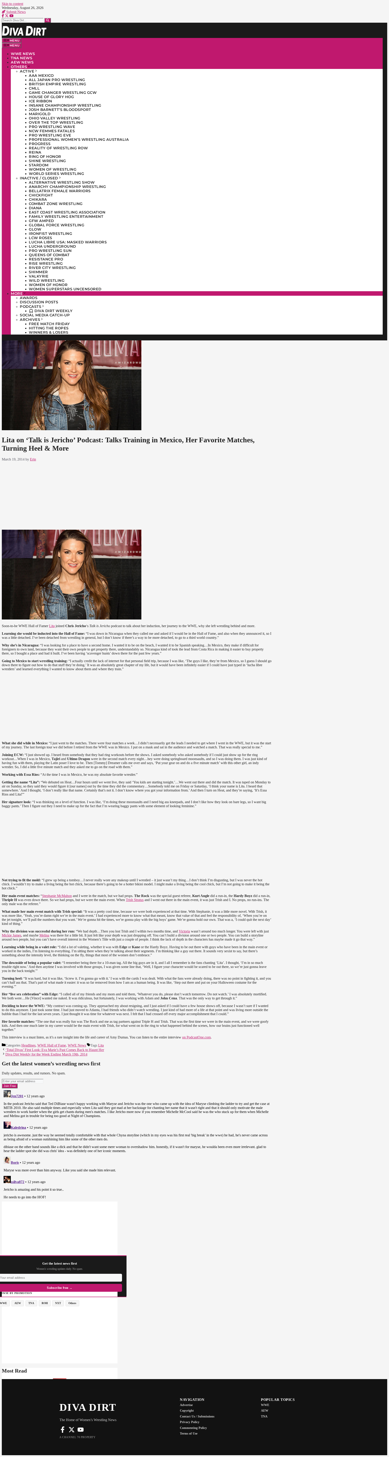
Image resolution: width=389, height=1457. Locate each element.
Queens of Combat (49, 255)
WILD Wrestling (46, 280)
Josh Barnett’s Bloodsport (60, 110)
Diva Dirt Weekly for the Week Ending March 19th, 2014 (46, 1054)
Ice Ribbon (40, 101)
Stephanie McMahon (57, 896)
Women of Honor (48, 285)
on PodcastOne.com (196, 1037)
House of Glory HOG (51, 97)
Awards (28, 298)
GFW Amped (41, 221)
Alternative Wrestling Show (62, 182)
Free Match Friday (49, 324)
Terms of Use (188, 1433)
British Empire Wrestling (57, 84)
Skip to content (12, 4)
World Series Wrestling (56, 174)
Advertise (186, 1405)
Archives (30, 319)
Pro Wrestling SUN (50, 251)
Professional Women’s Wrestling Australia (79, 139)
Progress (39, 144)
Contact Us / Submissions (197, 1416)
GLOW (35, 229)
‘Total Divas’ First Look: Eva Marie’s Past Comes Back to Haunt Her (54, 1050)
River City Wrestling (52, 268)
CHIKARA (38, 199)
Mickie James (11, 935)
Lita (52, 626)
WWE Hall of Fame (51, 1045)
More (17, 293)
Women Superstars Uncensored (65, 289)
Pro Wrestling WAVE (52, 127)
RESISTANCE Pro (46, 259)
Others (19, 67)
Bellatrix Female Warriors (60, 191)
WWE (265, 1405)
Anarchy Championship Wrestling (67, 187)
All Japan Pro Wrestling (57, 80)
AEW (264, 1410)
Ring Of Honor (45, 156)
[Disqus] (136, 1144)
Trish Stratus (135, 900)
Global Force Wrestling (56, 225)
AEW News (22, 62)
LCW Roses (40, 238)
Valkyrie (38, 276)
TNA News (21, 58)
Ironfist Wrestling (50, 233)
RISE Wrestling (46, 263)
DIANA (35, 208)
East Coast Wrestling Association (67, 212)
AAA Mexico (41, 75)
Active (27, 71)
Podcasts (30, 306)
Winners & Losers (48, 332)
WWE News (23, 54)
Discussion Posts (39, 302)
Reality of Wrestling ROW (58, 148)
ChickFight (41, 195)
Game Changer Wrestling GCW (63, 92)
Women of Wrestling (52, 169)
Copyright (187, 1410)
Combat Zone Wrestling (56, 204)
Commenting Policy (193, 1428)
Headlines (28, 1045)
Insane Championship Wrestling (65, 105)
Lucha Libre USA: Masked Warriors (68, 242)
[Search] (47, 20)
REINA (35, 152)
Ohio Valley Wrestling (54, 118)
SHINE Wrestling (47, 161)
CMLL (34, 88)
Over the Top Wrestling (56, 122)
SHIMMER (38, 272)
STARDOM (39, 165)
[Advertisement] (136, 494)
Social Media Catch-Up (45, 315)
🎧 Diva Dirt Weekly (50, 311)
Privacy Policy (189, 1422)
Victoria (184, 931)
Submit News (15, 12)
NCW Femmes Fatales (52, 131)
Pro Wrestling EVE (50, 135)
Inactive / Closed (39, 178)
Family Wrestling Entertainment (66, 216)
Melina (44, 935)
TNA (264, 1416)
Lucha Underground (52, 246)
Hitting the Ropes (49, 328)
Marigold (39, 114)
